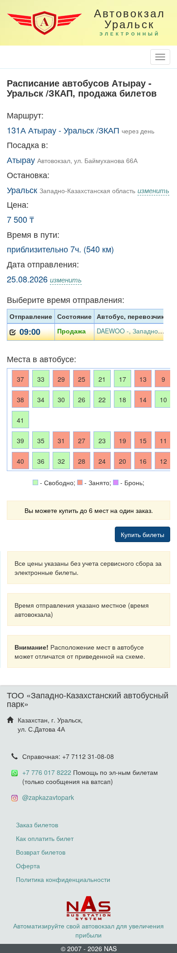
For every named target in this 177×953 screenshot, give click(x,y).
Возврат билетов (40, 851)
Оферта (28, 865)
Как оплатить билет (45, 838)
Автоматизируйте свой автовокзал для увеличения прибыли (88, 930)
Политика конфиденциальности (63, 879)
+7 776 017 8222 (46, 772)
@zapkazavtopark (48, 797)
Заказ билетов (37, 824)
